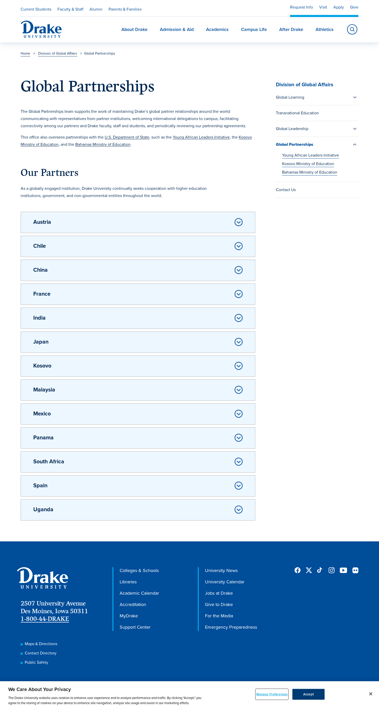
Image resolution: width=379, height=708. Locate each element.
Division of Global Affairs (57, 53)
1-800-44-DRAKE (45, 618)
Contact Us (286, 190)
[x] (309, 570)
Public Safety (36, 662)
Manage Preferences (271, 694)
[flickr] (355, 570)
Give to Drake (219, 604)
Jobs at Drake (219, 593)
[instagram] (331, 570)
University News (221, 570)
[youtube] (343, 570)
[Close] (370, 694)
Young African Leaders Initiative (310, 155)
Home (25, 53)
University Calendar (224, 581)
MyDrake (129, 615)
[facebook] (297, 570)
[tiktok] (320, 570)
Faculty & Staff (70, 9)
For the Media (219, 615)
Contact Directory (40, 653)
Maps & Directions (41, 644)
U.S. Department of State (127, 137)
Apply (338, 7)
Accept (308, 694)
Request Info (301, 7)
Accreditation (133, 604)
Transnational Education (297, 113)
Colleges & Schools (139, 570)
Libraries (128, 581)
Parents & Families (125, 9)
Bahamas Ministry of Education (309, 172)
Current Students (36, 9)
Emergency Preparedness (231, 627)
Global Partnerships (294, 144)
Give (354, 7)
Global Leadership (292, 129)
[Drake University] (41, 29)
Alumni (95, 9)
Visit (323, 7)
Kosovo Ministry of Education (308, 164)
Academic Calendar (139, 593)
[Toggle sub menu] (354, 97)
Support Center (135, 627)
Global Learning (290, 97)
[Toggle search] (352, 29)
